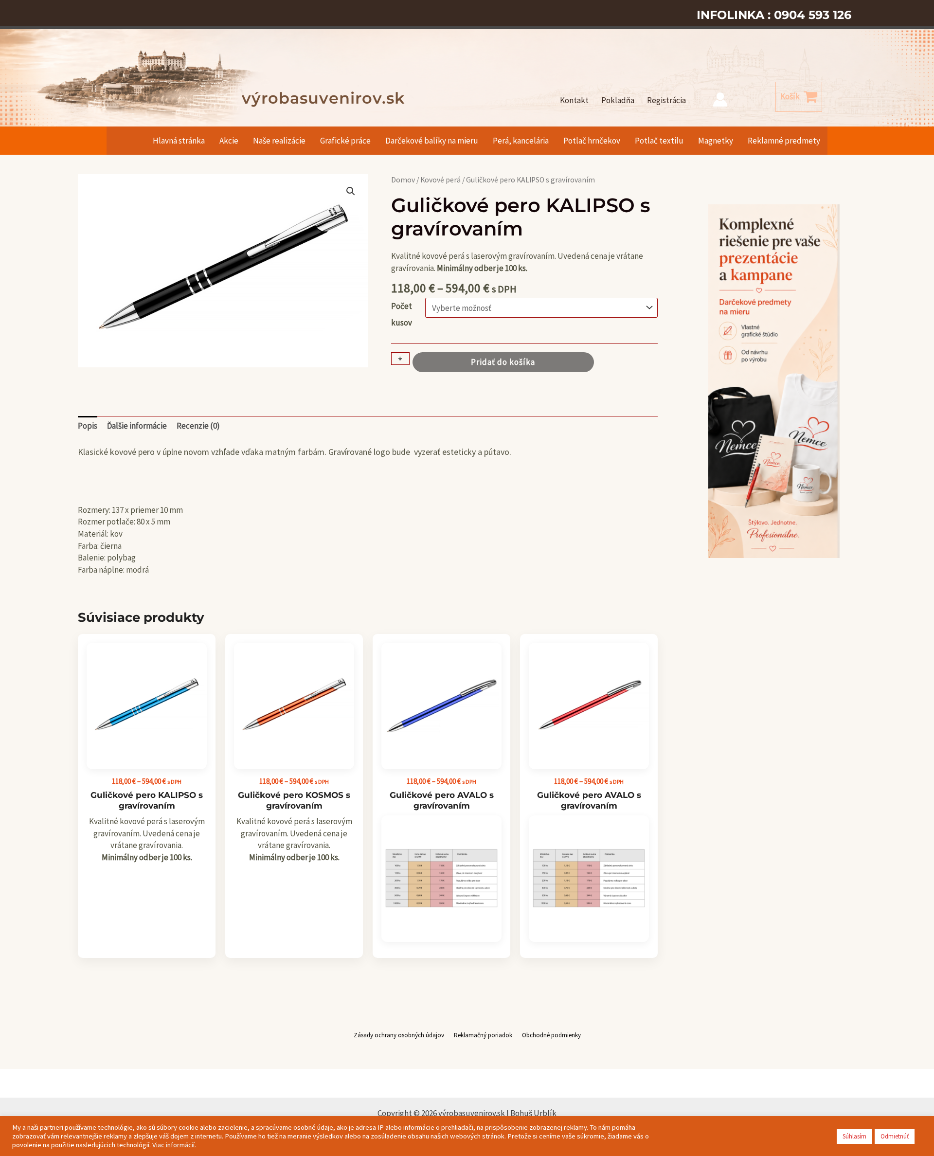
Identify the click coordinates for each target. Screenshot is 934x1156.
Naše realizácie (279, 140)
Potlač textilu (659, 140)
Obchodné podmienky (551, 1035)
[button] (350, 191)
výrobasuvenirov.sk (323, 98)
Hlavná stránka (179, 140)
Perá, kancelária (521, 140)
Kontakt (574, 100)
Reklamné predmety (784, 140)
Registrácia (666, 100)
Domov (403, 179)
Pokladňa (617, 100)
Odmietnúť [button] (894, 1136)
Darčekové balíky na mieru (431, 140)
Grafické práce (345, 140)
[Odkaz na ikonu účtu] (720, 99)
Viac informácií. (174, 1144)
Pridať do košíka (503, 362)
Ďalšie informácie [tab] (137, 425)
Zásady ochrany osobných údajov (399, 1035)
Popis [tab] (87, 425)
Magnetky (715, 140)
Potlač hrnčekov (591, 140)
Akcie (228, 140)
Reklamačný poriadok (483, 1035)
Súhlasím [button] (854, 1136)
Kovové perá (440, 179)
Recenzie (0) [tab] (198, 425)
